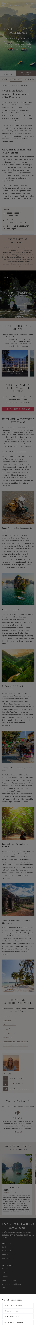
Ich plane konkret (11, 1311)
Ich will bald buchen (11, 1317)
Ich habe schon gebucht (13, 1322)
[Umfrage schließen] (18, 664)
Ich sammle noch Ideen (13, 1305)
